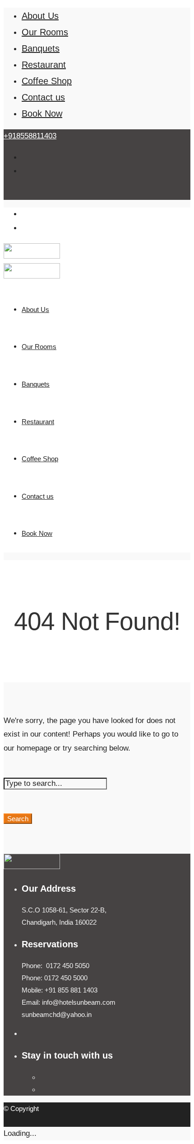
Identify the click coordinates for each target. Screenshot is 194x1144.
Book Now (42, 113)
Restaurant (44, 65)
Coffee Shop (47, 81)
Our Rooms (45, 32)
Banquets (41, 48)
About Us (40, 16)
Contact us (43, 97)
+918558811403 (30, 136)
